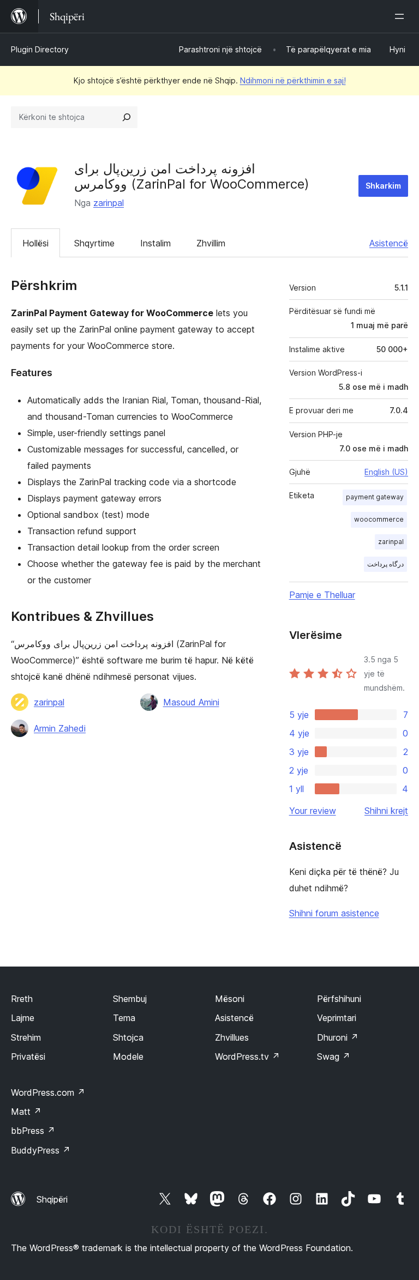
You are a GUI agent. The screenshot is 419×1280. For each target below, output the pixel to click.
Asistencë (388, 243)
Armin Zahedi (60, 728)
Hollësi (35, 243)
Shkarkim (383, 185)
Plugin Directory (40, 49)
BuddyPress (40, 1150)
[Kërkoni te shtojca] (126, 117)
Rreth (22, 998)
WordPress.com (48, 1092)
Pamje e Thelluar (322, 594)
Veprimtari (336, 1017)
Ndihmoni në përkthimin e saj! (293, 80)
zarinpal (108, 202)
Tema (124, 1017)
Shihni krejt (386, 810)
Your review (312, 810)
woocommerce (379, 519)
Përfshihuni (339, 998)
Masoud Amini (191, 702)
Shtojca (128, 1037)
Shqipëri (52, 1199)
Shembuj (130, 998)
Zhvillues (232, 1037)
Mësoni (229, 998)
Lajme (22, 1017)
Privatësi (28, 1056)
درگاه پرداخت (385, 564)
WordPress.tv (247, 1056)
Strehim (26, 1037)
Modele (128, 1056)
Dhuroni (337, 1037)
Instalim (155, 243)
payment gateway (375, 497)
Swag (333, 1056)
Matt (26, 1111)
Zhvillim (210, 243)
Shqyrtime (94, 243)
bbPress (33, 1130)
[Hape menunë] (401, 16)
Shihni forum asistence (334, 913)
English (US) (386, 471)
